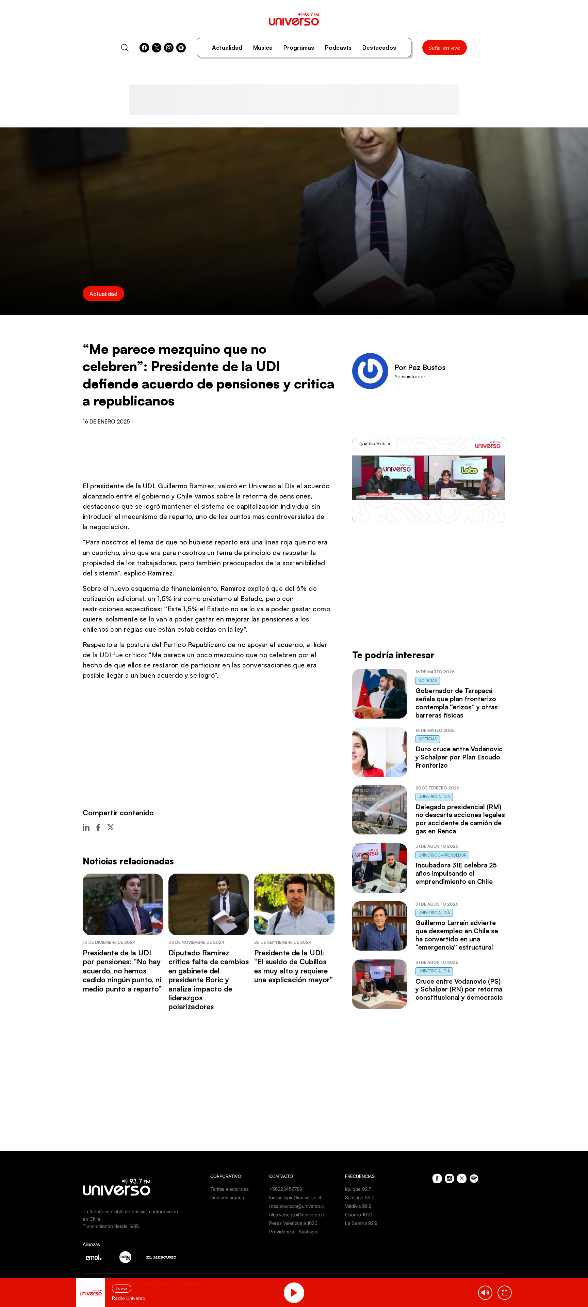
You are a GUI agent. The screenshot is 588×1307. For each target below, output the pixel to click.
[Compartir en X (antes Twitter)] (110, 827)
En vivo (122, 1289)
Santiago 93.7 (359, 1197)
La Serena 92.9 (361, 1223)
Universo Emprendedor (442, 855)
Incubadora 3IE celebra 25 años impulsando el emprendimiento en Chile (456, 873)
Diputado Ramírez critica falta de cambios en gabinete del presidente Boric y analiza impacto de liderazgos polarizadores (208, 979)
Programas (298, 47)
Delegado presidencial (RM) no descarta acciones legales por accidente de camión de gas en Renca (460, 819)
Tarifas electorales (229, 1189)
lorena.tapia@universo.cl (295, 1197)
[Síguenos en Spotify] (181, 47)
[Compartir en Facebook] (98, 827)
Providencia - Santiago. (293, 1231)
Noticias (428, 680)
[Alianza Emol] (93, 1257)
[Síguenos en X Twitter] (156, 47)
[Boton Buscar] (125, 47)
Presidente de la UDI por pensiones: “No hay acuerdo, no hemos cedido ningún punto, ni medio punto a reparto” (122, 970)
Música (263, 47)
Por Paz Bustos (419, 367)
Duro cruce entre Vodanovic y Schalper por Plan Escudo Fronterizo (459, 757)
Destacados (379, 47)
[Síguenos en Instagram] (169, 47)
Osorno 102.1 (358, 1214)
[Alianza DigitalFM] (125, 1257)
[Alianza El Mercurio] (161, 1257)
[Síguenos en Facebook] (144, 47)
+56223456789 (285, 1189)
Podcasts (338, 47)
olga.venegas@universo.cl (297, 1214)
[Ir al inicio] (294, 19)
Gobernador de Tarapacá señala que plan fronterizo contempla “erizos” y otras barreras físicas (456, 703)
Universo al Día (434, 796)
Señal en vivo (444, 47)
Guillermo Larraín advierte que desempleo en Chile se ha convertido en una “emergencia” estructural (456, 935)
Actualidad (227, 47)
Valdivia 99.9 (358, 1206)
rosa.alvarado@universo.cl (297, 1206)
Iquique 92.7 (358, 1189)
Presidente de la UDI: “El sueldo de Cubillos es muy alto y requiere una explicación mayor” (293, 966)
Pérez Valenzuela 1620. (293, 1223)
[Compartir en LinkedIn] (86, 827)
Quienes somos (227, 1197)
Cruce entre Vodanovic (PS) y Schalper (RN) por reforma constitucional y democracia (459, 989)
